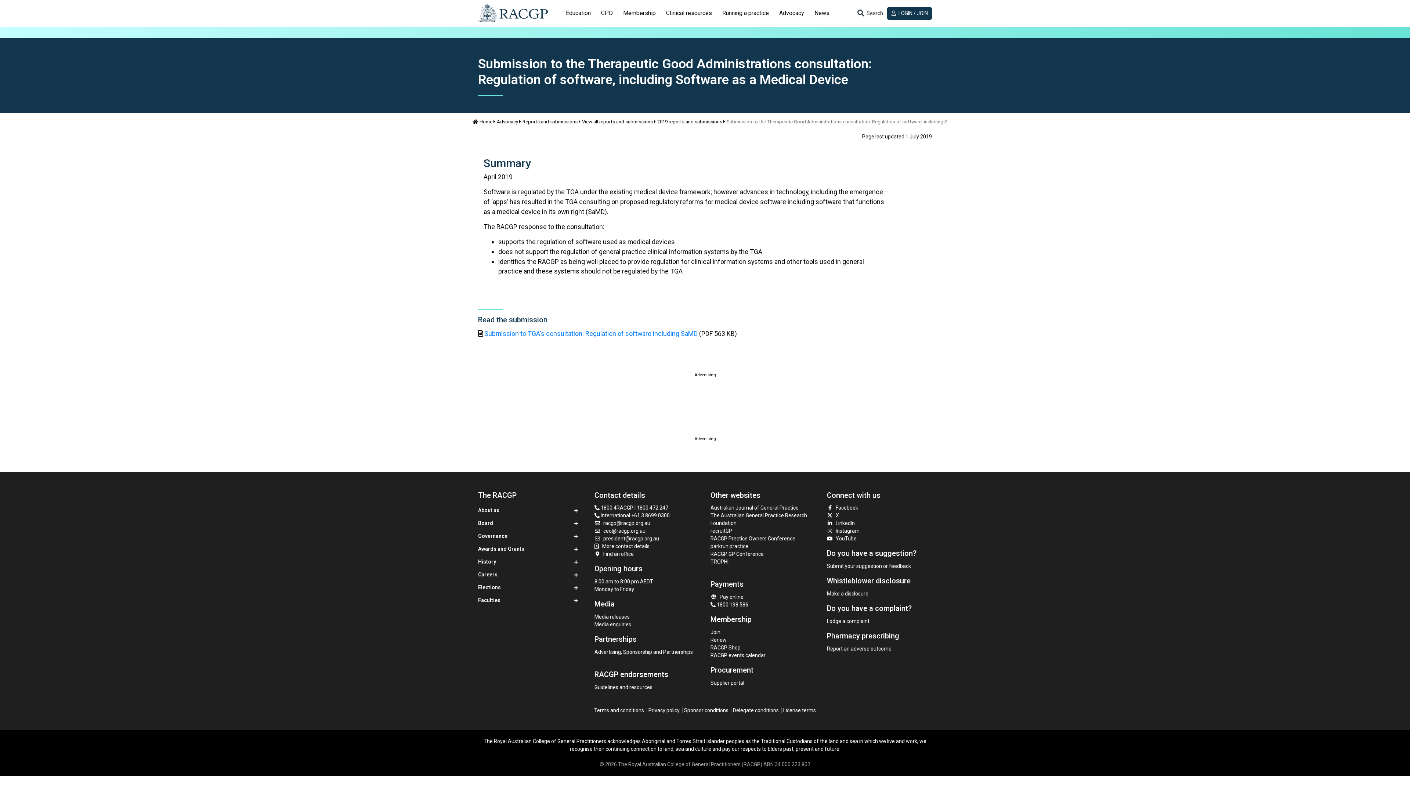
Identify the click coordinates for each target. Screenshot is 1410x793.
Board (485, 523)
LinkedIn (845, 523)
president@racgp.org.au (631, 539)
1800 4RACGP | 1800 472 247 (634, 508)
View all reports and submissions (617, 121)
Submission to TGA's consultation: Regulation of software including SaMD (591, 333)
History (487, 562)
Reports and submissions (550, 121)
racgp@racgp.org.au (626, 523)
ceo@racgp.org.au (624, 531)
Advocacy (507, 121)
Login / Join (912, 13)
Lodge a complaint (848, 621)
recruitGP (721, 531)
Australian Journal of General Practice (755, 508)
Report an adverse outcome (859, 649)
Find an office (618, 554)
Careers (488, 574)
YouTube (846, 539)
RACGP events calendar (738, 655)
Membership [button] (639, 13)
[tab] (578, 13)
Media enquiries (612, 624)
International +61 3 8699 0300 (635, 515)
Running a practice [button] (745, 13)
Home (486, 121)
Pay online (732, 597)
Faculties (489, 600)
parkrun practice (729, 546)
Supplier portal (727, 683)
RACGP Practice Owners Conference (753, 539)
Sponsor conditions (706, 710)
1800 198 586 (732, 605)
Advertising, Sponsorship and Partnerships (643, 652)
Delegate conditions (756, 710)
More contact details (626, 546)
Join (715, 632)
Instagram (848, 531)
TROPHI (719, 562)
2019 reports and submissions (689, 121)
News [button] (821, 13)
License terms (799, 710)
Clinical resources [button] (689, 13)
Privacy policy (664, 710)
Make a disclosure (847, 594)
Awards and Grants (501, 549)
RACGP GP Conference (737, 554)
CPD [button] (607, 13)
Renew (719, 640)
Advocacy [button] (791, 13)
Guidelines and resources (623, 687)
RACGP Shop (726, 648)
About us (488, 510)
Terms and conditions (619, 710)
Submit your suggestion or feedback (869, 566)
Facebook (847, 508)
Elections (489, 587)
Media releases (612, 617)
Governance (492, 536)
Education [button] (578, 13)
